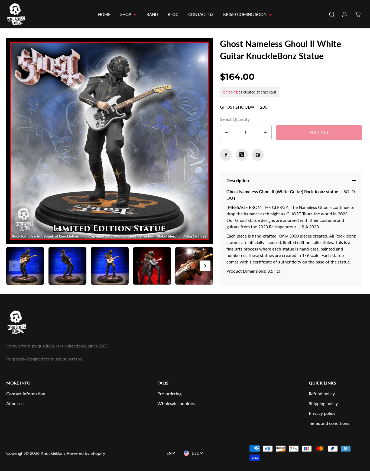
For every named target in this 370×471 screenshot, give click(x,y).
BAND (152, 14)
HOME (104, 14)
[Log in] (345, 14)
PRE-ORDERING (169, 393)
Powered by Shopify (86, 453)
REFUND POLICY (322, 393)
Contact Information (25, 393)
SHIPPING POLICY (323, 403)
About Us (15, 403)
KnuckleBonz (53, 453)
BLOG (173, 14)
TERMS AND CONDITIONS (329, 423)
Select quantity (235, 119)
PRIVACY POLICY (322, 413)
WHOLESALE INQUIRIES (176, 403)
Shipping (230, 92)
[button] (205, 265)
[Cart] (358, 14)
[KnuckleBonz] (25, 14)
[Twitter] (242, 155)
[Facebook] (226, 155)
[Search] (332, 14)
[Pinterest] (258, 155)
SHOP (126, 14)
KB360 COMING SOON (245, 14)
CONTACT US (200, 14)
